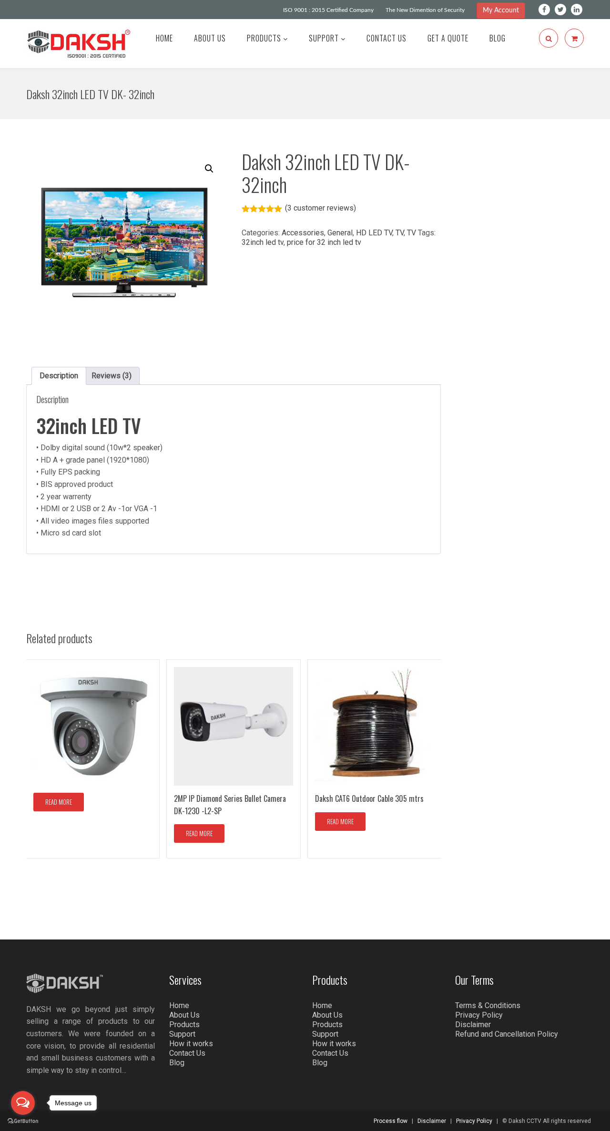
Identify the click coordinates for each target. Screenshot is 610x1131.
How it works (191, 1043)
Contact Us (386, 38)
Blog (497, 38)
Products (265, 38)
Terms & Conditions (487, 1005)
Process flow (390, 1121)
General (340, 232)
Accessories (303, 232)
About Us (210, 38)
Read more (58, 802)
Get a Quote (447, 38)
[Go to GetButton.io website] (23, 1121)
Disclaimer (473, 1024)
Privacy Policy (479, 1015)
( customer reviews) (320, 207)
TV (400, 232)
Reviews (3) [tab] (112, 375)
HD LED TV (374, 232)
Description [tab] (59, 375)
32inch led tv (263, 242)
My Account (501, 10)
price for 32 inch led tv (324, 242)
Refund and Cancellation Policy (506, 1034)
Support (325, 38)
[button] (209, 168)
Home (164, 38)
